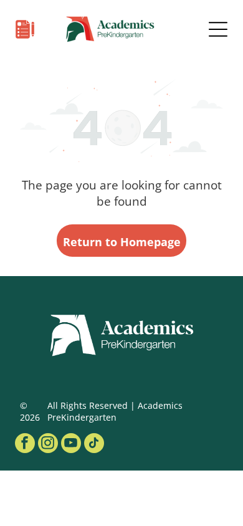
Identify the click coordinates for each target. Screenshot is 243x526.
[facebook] (25, 444)
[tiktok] (94, 444)
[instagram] (48, 444)
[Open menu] (218, 29)
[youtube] (71, 444)
